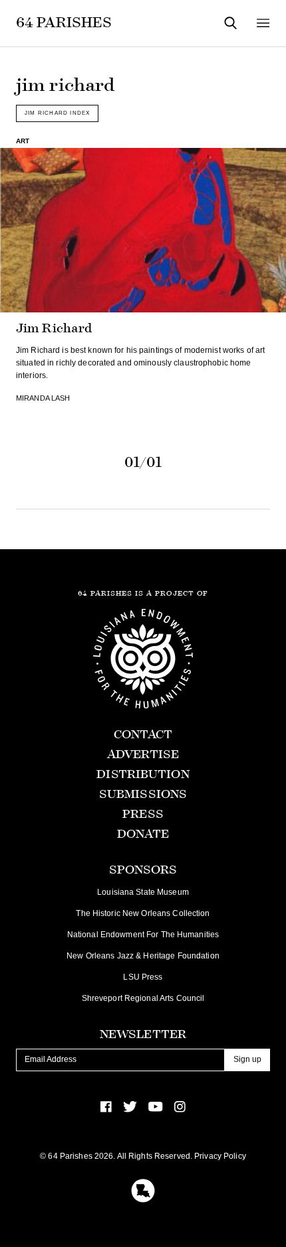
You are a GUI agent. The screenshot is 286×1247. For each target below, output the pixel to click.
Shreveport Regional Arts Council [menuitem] (143, 998)
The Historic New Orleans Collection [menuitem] (143, 913)
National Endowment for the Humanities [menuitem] (143, 934)
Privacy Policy (220, 1156)
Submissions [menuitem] (143, 794)
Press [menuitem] (143, 814)
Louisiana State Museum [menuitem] (143, 892)
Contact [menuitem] (143, 734)
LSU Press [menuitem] (142, 977)
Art (22, 141)
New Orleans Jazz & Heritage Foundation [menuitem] (143, 955)
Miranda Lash (43, 398)
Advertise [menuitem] (143, 754)
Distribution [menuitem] (142, 774)
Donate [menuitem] (143, 834)
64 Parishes (64, 23)
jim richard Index (57, 112)
